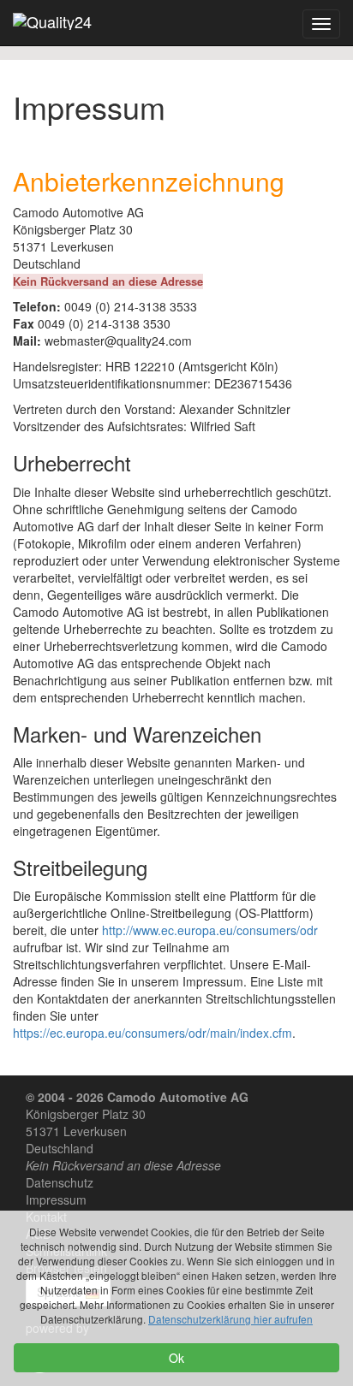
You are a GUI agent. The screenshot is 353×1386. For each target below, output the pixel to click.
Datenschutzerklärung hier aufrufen (230, 1319)
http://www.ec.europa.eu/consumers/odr (210, 930)
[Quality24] (52, 21)
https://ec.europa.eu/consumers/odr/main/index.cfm (152, 1032)
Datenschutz (59, 1182)
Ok (176, 1357)
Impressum (56, 1199)
